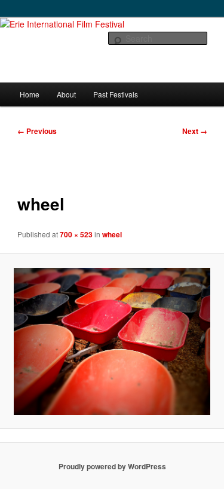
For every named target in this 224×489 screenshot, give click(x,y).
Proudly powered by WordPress (112, 466)
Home (29, 94)
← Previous (37, 131)
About (66, 94)
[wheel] (112, 341)
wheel (112, 234)
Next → (194, 131)
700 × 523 (76, 234)
